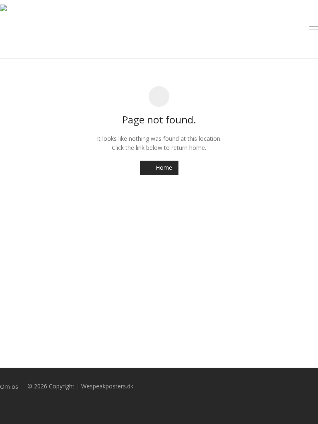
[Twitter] (15, 405)
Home (163, 167)
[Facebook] (2, 405)
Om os (9, 386)
